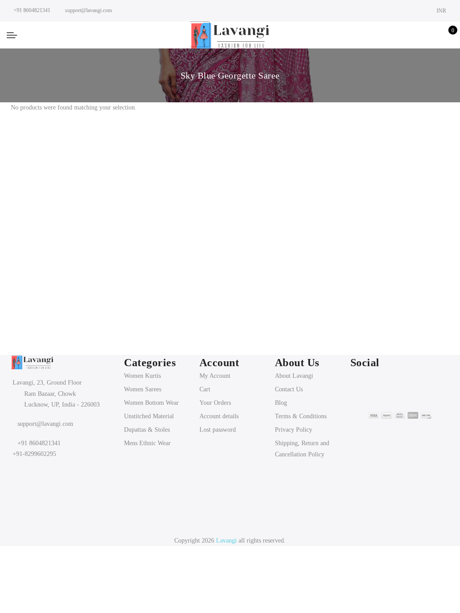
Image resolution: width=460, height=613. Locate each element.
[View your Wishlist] (432, 35)
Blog (281, 402)
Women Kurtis (142, 375)
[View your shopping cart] (446, 35)
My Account (214, 375)
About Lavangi (294, 375)
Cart (204, 389)
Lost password (217, 429)
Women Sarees (142, 389)
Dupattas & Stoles (147, 429)
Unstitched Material (149, 416)
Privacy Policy (293, 429)
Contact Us (289, 389)
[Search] (404, 35)
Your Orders (215, 402)
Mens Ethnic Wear (147, 443)
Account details (219, 416)
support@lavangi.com (45, 423)
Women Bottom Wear (151, 402)
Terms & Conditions (301, 416)
